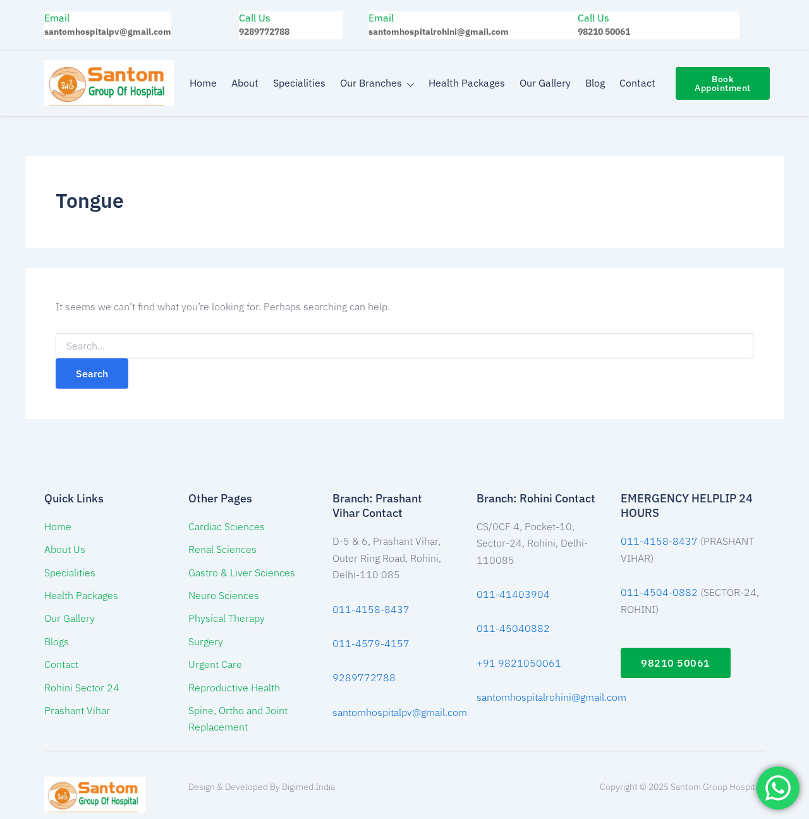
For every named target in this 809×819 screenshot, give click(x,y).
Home (203, 82)
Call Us (255, 17)
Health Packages (467, 82)
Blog (595, 82)
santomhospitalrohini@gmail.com (551, 697)
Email (57, 17)
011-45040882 (513, 628)
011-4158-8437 (371, 609)
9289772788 (364, 677)
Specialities (299, 82)
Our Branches (371, 82)
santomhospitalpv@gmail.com (399, 712)
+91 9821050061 (519, 663)
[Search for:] (404, 346)
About (245, 82)
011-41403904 (513, 594)
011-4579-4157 (371, 643)
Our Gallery (545, 82)
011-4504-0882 (659, 592)
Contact (637, 82)
